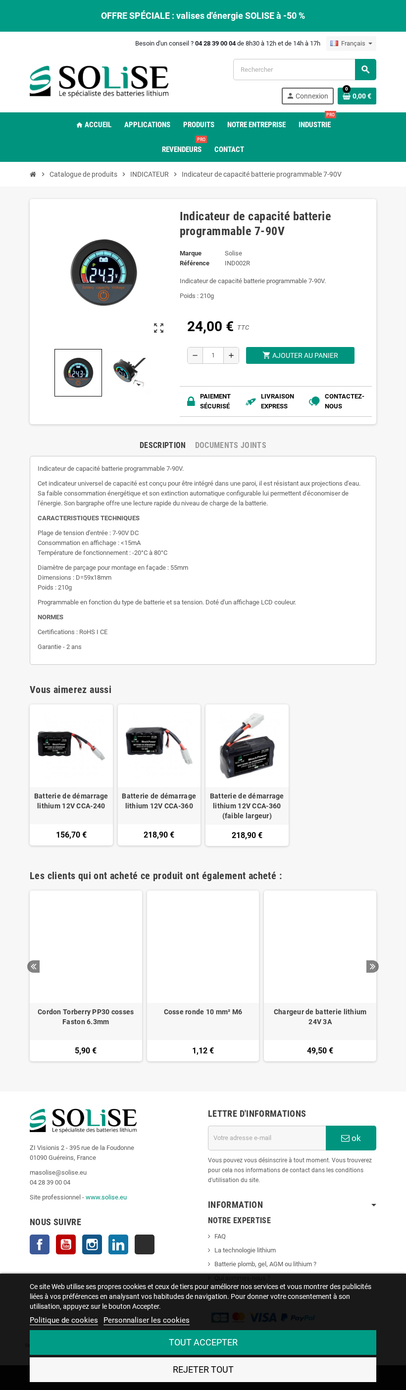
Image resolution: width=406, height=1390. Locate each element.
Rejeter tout (203, 1369)
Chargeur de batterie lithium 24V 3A (320, 1017)
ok (355, 1138)
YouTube (66, 1244)
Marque (191, 253)
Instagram (92, 1244)
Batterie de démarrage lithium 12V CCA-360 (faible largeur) (247, 806)
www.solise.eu (106, 1197)
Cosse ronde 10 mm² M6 (203, 1012)
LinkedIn (118, 1244)
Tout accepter (203, 1342)
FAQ (220, 1236)
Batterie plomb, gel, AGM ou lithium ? (265, 1264)
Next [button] (372, 966)
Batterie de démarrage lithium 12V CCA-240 (71, 801)
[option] (86, 976)
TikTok (144, 1244)
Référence (194, 263)
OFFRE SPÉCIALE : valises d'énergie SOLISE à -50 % (203, 15)
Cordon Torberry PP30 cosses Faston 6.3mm (86, 1017)
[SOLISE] (99, 81)
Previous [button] (33, 966)
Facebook (40, 1244)
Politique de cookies (64, 1320)
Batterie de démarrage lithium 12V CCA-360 (159, 801)
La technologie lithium (245, 1250)
